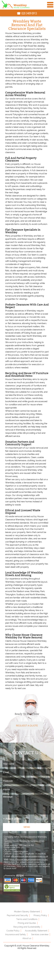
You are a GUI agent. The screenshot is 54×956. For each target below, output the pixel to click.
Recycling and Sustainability (26, 927)
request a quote (27, 725)
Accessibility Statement (36, 930)
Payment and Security (17, 915)
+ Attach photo (12, 818)
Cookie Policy (13, 930)
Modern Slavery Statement (27, 911)
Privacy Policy (40, 915)
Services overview (39, 934)
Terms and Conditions (26, 919)
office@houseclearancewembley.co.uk (29, 856)
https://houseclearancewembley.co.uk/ (28, 859)
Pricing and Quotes (27, 923)
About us (26, 938)
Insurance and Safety (15, 934)
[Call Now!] (29, 13)
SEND (26, 827)
